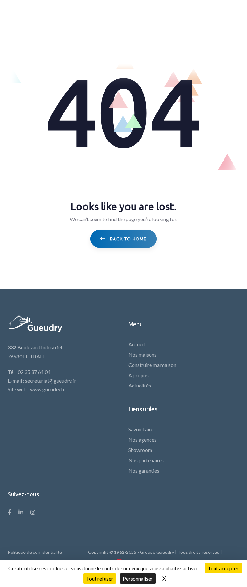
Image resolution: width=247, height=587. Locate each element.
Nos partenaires (146, 460)
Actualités (139, 385)
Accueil (136, 344)
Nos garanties (143, 470)
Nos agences (142, 439)
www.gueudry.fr (47, 389)
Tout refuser (99, 578)
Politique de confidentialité (35, 552)
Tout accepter (223, 568)
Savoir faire (140, 429)
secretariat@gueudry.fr (50, 380)
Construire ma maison (152, 365)
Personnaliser (138, 578)
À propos (138, 375)
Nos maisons (142, 354)
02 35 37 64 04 (34, 372)
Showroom (140, 450)
